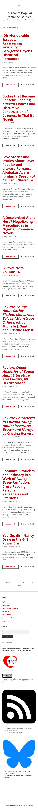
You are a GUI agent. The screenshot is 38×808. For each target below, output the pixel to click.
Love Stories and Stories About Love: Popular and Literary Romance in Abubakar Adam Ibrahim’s (18, 168)
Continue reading (12, 85)
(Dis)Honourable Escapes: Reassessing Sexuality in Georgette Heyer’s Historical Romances (17, 47)
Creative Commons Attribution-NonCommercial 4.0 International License (17, 681)
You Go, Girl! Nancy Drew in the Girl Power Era (18, 539)
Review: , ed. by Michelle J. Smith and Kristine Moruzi (18, 318)
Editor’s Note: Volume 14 (13, 270)
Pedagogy (5, 611)
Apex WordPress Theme (13, 806)
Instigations (6, 615)
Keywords (5, 621)
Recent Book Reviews (9, 618)
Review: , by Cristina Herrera (18, 426)
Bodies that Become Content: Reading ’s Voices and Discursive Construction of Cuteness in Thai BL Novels (18, 108)
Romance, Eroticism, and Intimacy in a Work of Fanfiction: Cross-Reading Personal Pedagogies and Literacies (19, 484)
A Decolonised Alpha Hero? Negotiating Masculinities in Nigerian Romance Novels (18, 225)
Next (19, 585)
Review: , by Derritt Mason (18, 375)
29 (32, 582)
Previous (8, 582)
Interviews (6, 605)
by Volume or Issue (8, 602)
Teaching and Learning (10, 608)
